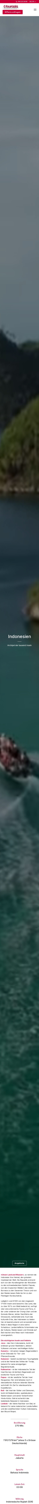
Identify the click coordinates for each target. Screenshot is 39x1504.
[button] (32, 1)
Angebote (19, 1263)
